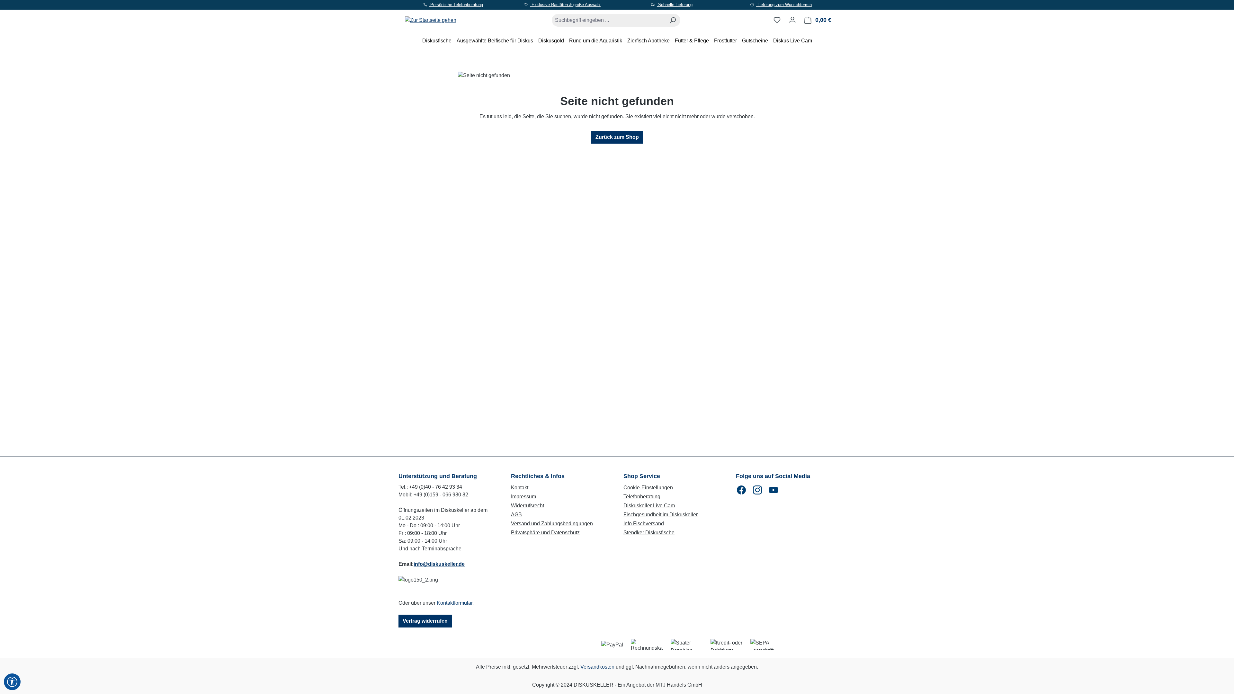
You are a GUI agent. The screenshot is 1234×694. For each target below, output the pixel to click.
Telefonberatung (641, 496)
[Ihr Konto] (792, 19)
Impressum (523, 496)
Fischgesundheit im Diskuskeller (660, 514)
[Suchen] (672, 20)
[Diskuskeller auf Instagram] (757, 490)
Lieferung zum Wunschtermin (784, 4)
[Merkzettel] (777, 19)
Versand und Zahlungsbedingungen (552, 523)
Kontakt (519, 487)
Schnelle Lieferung (675, 4)
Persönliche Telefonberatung (456, 4)
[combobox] (609, 20)
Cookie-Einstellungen (648, 487)
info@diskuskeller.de (439, 564)
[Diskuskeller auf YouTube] (773, 490)
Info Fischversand (643, 523)
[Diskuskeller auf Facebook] (741, 490)
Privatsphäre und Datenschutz (545, 532)
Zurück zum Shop (617, 137)
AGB (516, 514)
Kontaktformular (454, 603)
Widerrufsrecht (527, 505)
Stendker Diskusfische (649, 532)
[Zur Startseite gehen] (430, 18)
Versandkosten (597, 667)
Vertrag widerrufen (425, 621)
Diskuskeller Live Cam (649, 505)
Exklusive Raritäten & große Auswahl (565, 4)
